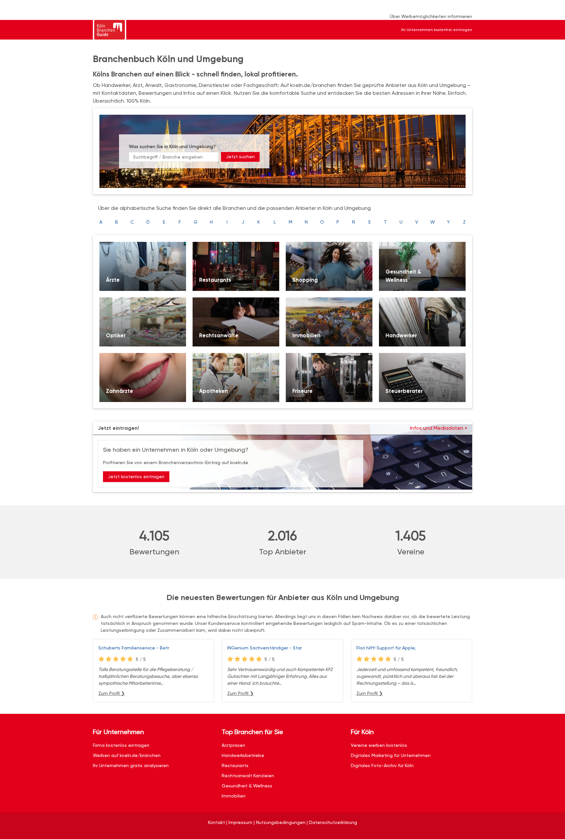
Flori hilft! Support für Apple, (386, 647)
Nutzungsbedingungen (280, 822)
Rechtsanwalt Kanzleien (248, 775)
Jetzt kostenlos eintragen (136, 476)
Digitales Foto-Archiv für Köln (382, 765)
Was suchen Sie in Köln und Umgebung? (172, 146)
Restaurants (235, 765)
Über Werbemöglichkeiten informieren (431, 16)
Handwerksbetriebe (243, 755)
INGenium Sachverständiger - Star (264, 647)
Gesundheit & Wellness (247, 785)
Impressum (240, 822)
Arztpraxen (233, 745)
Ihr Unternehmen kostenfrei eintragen (436, 29)
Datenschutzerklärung (333, 822)
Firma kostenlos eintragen (121, 745)
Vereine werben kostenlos (379, 745)
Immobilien (234, 795)
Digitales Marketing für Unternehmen (391, 755)
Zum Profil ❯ (111, 693)
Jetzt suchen (240, 156)
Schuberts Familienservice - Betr (133, 647)
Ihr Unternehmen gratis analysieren (131, 765)
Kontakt (216, 822)
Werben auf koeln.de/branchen (127, 755)
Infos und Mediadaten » (438, 428)
